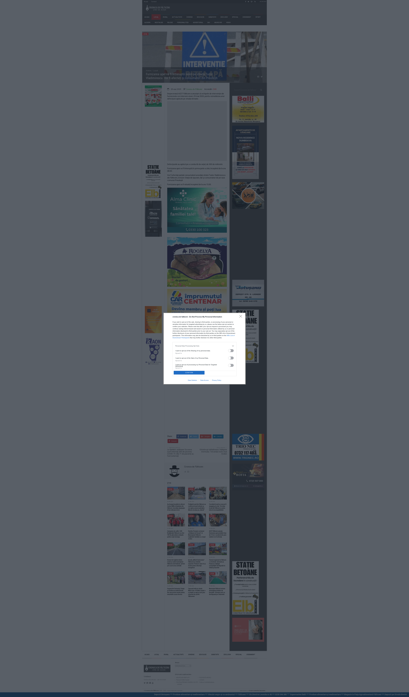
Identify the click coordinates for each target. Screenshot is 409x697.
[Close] (241, 317)
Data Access (204, 380)
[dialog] (204, 348)
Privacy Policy (216, 380)
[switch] (231, 350)
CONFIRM (189, 372)
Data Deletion (192, 380)
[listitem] (204, 346)
